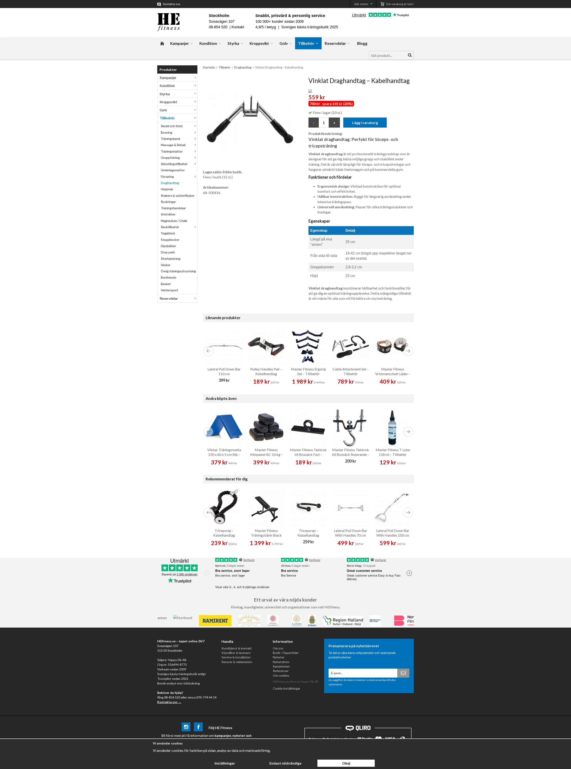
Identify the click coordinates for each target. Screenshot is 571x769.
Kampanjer (179, 43)
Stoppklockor (170, 240)
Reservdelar (335, 43)
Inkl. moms (361, 4)
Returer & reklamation (236, 662)
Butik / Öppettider (286, 653)
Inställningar (225, 763)
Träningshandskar (173, 208)
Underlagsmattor (173, 170)
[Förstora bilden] (250, 121)
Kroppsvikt (259, 43)
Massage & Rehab (173, 145)
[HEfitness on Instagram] (186, 728)
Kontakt (238, 27)
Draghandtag (170, 183)
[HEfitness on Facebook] (198, 728)
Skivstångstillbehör (174, 164)
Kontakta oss (171, 4)
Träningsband (170, 139)
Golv (283, 43)
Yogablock (168, 233)
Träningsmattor (172, 151)
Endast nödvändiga (285, 763)
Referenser (281, 671)
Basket (166, 284)
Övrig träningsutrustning (178, 271)
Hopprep (167, 189)
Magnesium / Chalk (174, 221)
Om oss (278, 648)
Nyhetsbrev (281, 662)
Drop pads (168, 252)
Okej (346, 763)
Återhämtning (170, 258)
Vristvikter (168, 214)
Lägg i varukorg (365, 122)
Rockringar (168, 202)
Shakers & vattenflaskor (177, 195)
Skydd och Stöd (171, 126)
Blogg (362, 43)
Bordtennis (168, 277)
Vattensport (169, 290)
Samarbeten (281, 666)
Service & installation (236, 657)
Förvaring (167, 176)
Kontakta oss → (169, 702)
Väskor (165, 265)
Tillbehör (306, 43)
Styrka (233, 43)
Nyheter (278, 657)
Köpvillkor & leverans (236, 653)
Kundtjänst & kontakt (236, 648)
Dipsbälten (168, 246)
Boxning (166, 132)
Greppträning (170, 157)
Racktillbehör (170, 227)
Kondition (208, 43)
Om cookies (281, 675)
